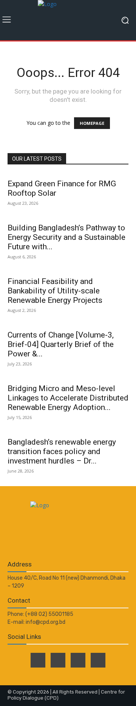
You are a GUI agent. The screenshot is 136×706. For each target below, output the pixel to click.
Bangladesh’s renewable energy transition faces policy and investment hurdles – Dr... (62, 451)
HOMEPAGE (92, 123)
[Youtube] (98, 660)
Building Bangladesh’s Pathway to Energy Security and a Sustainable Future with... (66, 237)
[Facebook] (38, 660)
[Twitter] (58, 660)
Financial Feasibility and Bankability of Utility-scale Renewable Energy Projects (55, 291)
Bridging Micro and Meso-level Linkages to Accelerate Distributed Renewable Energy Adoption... (68, 398)
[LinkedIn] (78, 660)
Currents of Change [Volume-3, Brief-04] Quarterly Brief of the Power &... (61, 344)
